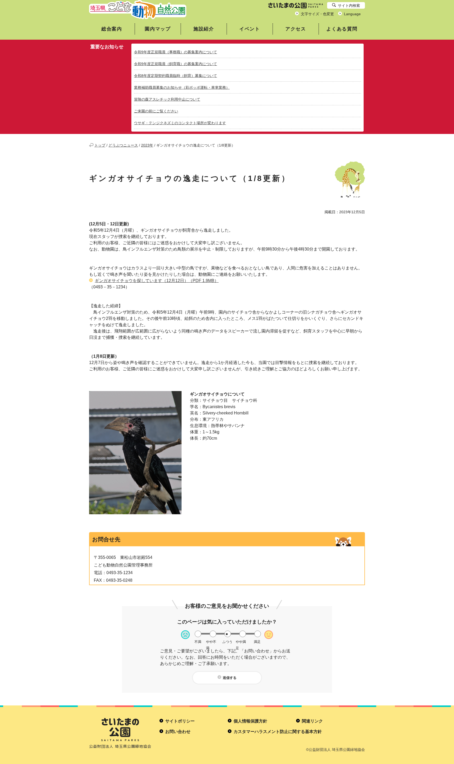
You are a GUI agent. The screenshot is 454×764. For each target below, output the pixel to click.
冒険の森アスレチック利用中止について (167, 99)
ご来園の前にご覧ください (156, 111)
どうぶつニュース (123, 145)
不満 (197, 642)
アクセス (295, 29)
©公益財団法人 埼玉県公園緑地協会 (335, 749)
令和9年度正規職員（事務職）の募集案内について (175, 52)
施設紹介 (203, 29)
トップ (99, 145)
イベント (249, 29)
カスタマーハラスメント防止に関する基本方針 (278, 731)
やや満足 (241, 642)
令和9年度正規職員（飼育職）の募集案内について (175, 64)
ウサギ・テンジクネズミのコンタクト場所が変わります (180, 123)
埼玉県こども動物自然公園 (137, 9)
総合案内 (111, 29)
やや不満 (211, 642)
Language (352, 14)
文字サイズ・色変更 (317, 14)
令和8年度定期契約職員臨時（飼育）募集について (175, 76)
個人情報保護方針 (250, 721)
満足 (257, 642)
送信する (229, 678)
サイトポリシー (180, 721)
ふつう (227, 642)
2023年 (147, 145)
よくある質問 (342, 29)
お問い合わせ (177, 731)
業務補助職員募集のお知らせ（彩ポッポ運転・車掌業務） (182, 87)
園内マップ (158, 29)
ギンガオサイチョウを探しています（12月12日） (157, 280)
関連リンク (312, 721)
